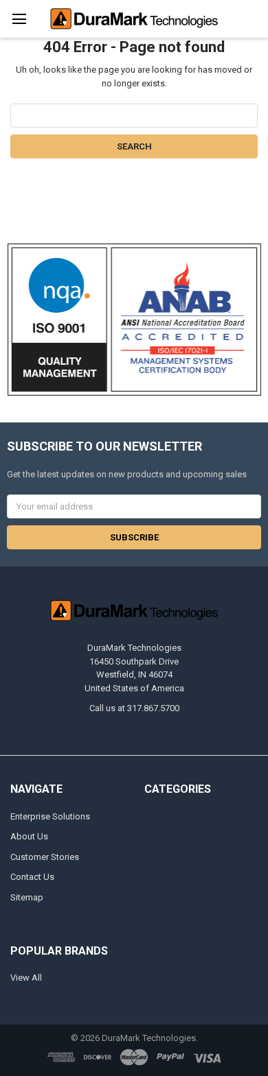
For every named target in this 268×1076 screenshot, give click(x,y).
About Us (29, 836)
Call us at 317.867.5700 (134, 708)
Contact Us (32, 877)
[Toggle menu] (19, 19)
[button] (134, 319)
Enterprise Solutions (50, 816)
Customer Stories (44, 857)
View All (26, 977)
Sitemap (26, 897)
